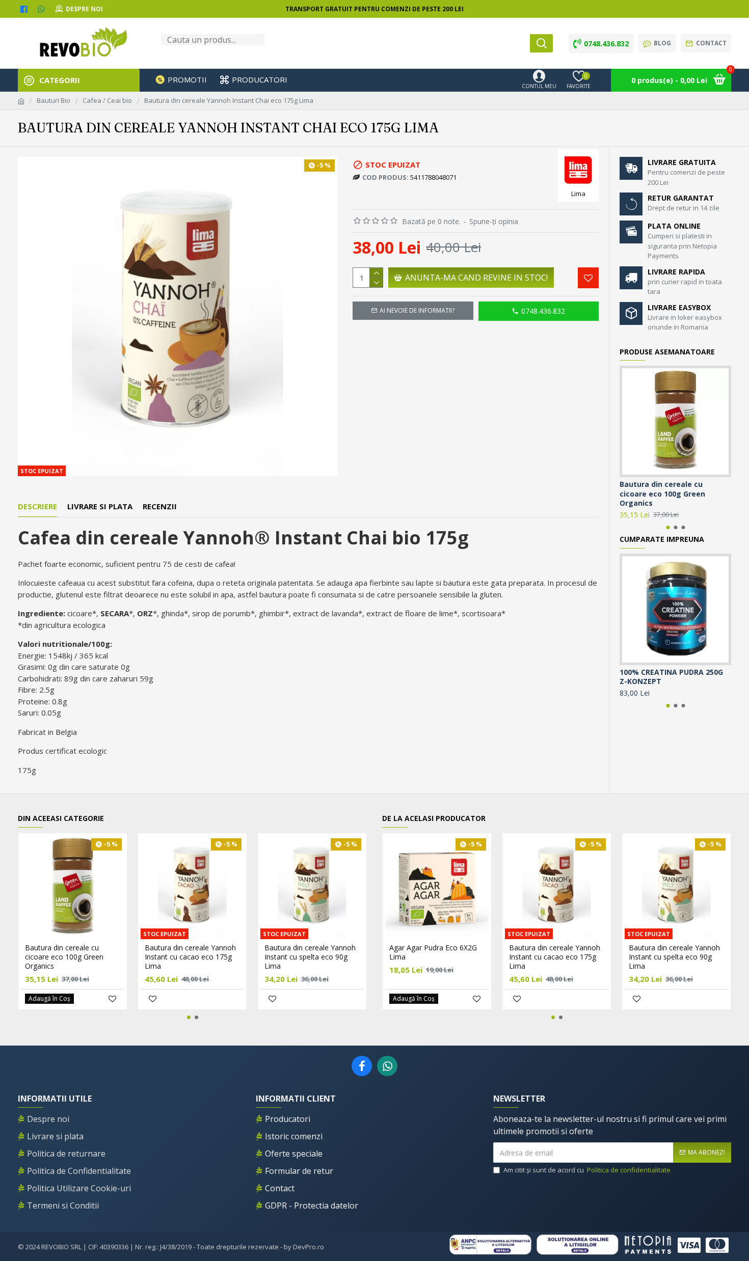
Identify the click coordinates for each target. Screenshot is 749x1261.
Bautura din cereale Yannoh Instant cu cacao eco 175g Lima (190, 957)
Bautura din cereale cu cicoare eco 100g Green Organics (662, 493)
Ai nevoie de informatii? (417, 310)
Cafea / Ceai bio (107, 100)
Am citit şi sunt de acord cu (587, 1169)
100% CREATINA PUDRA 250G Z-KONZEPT (671, 677)
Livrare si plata (99, 506)
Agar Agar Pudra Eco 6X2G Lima (433, 952)
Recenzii (160, 506)
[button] (668, 527)
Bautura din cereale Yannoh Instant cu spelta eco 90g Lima (310, 957)
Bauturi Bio (53, 100)
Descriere (37, 506)
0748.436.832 (543, 311)
